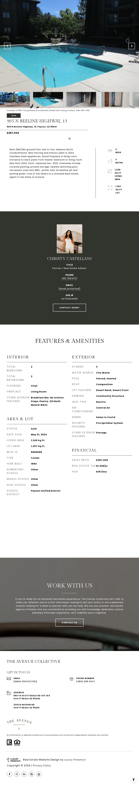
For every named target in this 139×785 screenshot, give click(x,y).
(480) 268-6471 (85, 681)
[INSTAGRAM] (17, 774)
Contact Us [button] (69, 622)
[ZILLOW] (39, 774)
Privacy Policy (42, 765)
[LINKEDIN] (24, 774)
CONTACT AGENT (69, 307)
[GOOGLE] (31, 774)
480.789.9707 (70, 278)
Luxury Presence (75, 759)
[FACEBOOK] (9, 774)
